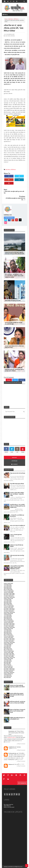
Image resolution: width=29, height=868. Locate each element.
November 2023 (8, 624)
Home (6, 19)
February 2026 (7, 591)
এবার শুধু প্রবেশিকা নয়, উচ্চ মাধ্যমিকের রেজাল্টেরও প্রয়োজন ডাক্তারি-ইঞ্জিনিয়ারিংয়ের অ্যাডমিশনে (17, 567)
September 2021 (8, 657)
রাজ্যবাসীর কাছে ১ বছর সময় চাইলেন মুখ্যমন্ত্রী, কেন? (13, 40)
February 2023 (7, 636)
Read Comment (21, 743)
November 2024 (8, 609)
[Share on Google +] (9, 179)
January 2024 (7, 622)
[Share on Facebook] (9, 176)
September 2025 (8, 597)
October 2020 (7, 671)
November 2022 (8, 640)
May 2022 (6, 647)
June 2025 (6, 601)
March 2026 (7, 589)
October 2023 (7, 626)
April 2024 (6, 618)
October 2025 (7, 596)
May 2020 (6, 677)
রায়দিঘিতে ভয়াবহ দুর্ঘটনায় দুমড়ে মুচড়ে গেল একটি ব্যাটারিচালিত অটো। (17, 718)
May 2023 (6, 632)
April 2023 (6, 633)
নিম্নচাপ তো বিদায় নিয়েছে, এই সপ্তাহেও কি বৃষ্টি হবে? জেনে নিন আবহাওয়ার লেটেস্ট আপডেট (17, 711)
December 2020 (8, 668)
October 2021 (7, 656)
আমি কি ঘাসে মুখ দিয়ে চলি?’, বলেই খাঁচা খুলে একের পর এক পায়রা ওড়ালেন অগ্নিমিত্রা (14, 370)
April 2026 (6, 588)
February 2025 (7, 606)
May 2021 (6, 662)
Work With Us (7, 805)
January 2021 (7, 667)
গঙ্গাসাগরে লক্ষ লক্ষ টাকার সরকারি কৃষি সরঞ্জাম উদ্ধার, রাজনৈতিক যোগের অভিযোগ (17, 686)
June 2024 (6, 616)
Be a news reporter (8, 804)
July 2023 (6, 629)
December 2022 (8, 638)
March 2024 (7, 619)
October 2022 (7, 641)
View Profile (10, 217)
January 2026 (7, 592)
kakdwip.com (6, 866)
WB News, (13, 35)
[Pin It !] (9, 183)
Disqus (15, 380)
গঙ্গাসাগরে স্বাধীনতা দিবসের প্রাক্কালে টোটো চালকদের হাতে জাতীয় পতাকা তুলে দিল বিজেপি (17, 695)
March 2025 (7, 604)
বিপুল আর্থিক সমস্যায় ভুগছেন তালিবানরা (17, 483)
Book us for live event (9, 807)
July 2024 (6, 614)
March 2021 (7, 665)
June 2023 (6, 631)
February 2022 (7, 651)
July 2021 (6, 660)
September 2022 (8, 642)
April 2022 (6, 648)
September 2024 (8, 612)
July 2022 (6, 645)
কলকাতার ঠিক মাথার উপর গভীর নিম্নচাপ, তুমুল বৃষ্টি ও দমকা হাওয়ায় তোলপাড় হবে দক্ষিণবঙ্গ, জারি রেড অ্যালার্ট (14, 253)
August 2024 (7, 613)
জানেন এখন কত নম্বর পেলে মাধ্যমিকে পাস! (17, 525)
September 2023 (8, 627)
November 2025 (8, 594)
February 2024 (7, 621)
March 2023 (7, 634)
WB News (16, 19)
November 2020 (8, 670)
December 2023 (8, 623)
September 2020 (8, 672)
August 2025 (7, 598)
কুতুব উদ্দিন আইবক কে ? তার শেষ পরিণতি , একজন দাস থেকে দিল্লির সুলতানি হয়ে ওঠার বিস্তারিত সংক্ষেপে (17, 506)
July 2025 (6, 599)
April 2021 (6, 663)
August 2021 (7, 658)
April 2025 (6, 603)
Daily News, (7, 35)
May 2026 (6, 587)
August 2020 (7, 673)
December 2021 (8, 653)
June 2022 (6, 646)
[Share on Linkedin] (19, 179)
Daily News (10, 19)
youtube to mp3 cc (11, 737)
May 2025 (6, 602)
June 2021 (6, 661)
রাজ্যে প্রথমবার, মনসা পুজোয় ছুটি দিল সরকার (12, 54)
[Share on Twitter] (19, 176)
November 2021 (8, 655)
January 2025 (7, 607)
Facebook (21, 380)
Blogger (9, 380)
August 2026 (7, 583)
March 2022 (7, 650)
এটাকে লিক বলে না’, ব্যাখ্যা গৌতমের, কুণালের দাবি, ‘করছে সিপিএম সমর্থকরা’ (13, 28)
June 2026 (6, 586)
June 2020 (6, 676)
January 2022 (7, 652)
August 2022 (7, 643)
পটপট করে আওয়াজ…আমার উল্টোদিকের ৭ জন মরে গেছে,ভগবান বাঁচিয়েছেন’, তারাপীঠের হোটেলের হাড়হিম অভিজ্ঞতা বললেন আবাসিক (14, 276)
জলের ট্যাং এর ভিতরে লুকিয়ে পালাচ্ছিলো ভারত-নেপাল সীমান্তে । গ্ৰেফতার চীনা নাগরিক (17, 494)
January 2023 (7, 637)
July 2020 (6, 675)
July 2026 (6, 584)
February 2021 (7, 666)
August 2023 (7, 628)
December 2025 (8, 593)
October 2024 (7, 611)
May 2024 (6, 617)
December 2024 (8, 608)
